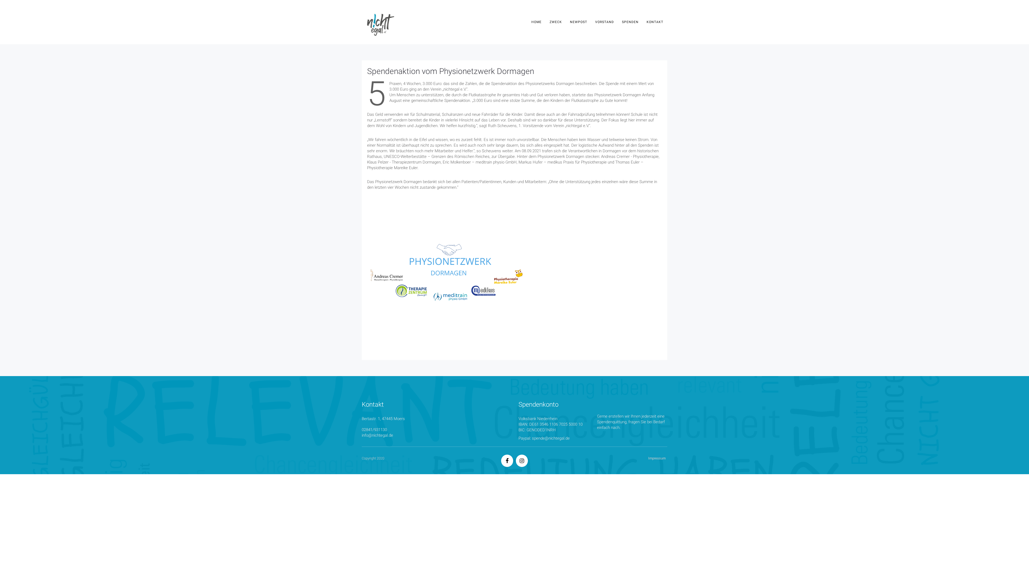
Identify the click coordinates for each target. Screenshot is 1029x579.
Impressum (657, 458)
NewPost (578, 22)
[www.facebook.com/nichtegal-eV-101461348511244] (507, 461)
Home (536, 22)
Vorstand (604, 22)
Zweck (556, 22)
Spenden (630, 22)
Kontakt (655, 22)
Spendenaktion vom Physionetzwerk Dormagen (450, 71)
